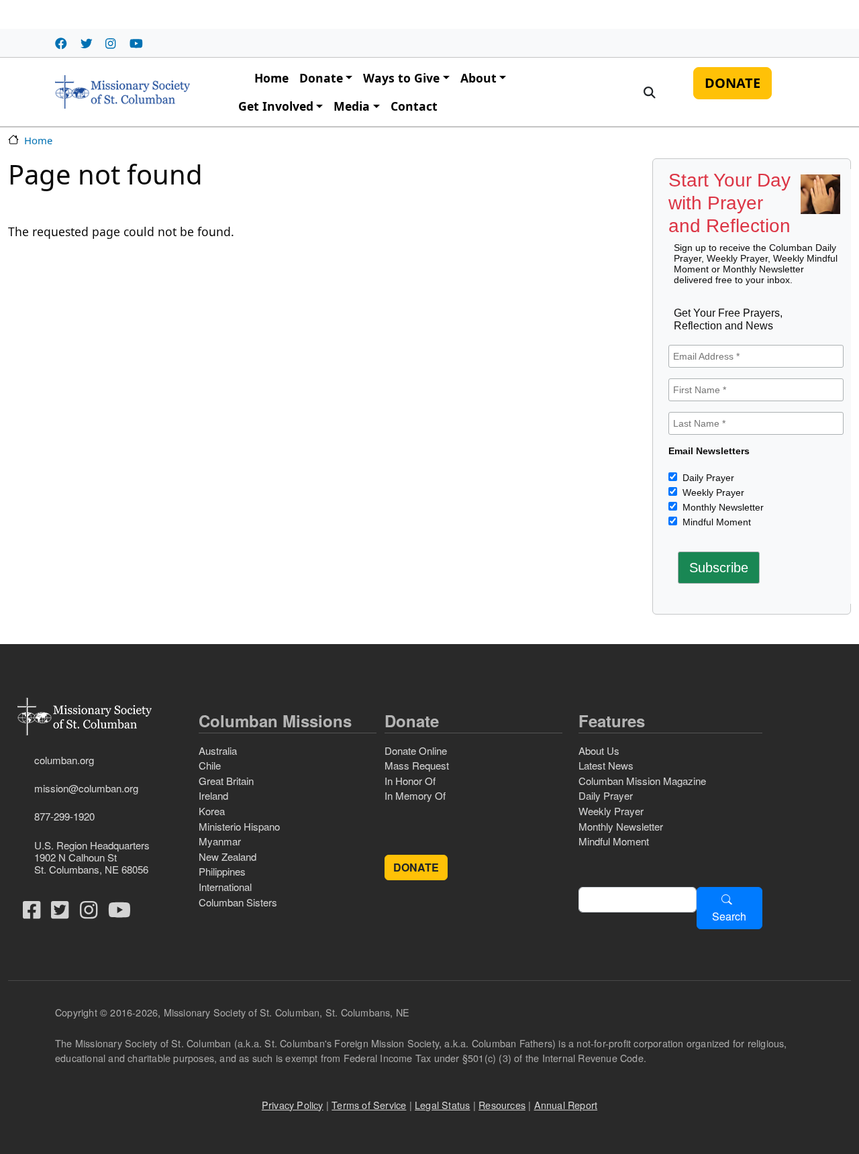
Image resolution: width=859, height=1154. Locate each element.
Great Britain (226, 781)
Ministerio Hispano (239, 826)
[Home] (122, 92)
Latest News (606, 765)
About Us (598, 750)
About (478, 78)
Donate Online (416, 750)
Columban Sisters (238, 902)
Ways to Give (401, 78)
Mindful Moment (715, 522)
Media (352, 106)
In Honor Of (410, 781)
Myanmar (220, 841)
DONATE (732, 83)
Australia (218, 750)
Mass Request (417, 765)
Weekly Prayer (712, 492)
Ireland (213, 795)
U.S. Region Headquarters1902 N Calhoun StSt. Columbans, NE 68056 (92, 857)
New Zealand (227, 856)
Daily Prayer (707, 477)
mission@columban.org (86, 788)
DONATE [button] (416, 867)
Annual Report (566, 1105)
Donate (321, 78)
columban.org (64, 760)
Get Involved (275, 106)
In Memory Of (415, 795)
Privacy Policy (292, 1105)
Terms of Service (369, 1105)
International (225, 887)
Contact (414, 106)
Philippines (222, 871)
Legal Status (442, 1105)
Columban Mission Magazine (642, 781)
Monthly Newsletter (722, 507)
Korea (212, 811)
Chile (210, 765)
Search (729, 916)
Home (271, 78)
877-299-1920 (64, 816)
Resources (501, 1105)
